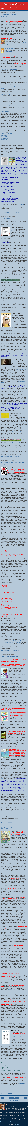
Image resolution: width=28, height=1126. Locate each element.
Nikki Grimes (4, 136)
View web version (14, 1100)
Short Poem (23, 418)
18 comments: (16, 822)
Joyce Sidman (4, 138)
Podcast (7, 51)
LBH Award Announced (9, 656)
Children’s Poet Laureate (18, 431)
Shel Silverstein (5, 141)
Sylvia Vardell (10, 1104)
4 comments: (17, 212)
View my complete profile (6, 1121)
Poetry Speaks (5, 111)
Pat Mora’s (21, 470)
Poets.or (13, 230)
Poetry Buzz (5, 218)
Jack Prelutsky (4, 139)
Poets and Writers (5, 81)
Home (14, 1097)
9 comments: (17, 456)
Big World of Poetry (8, 828)
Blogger (16, 1124)
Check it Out (20, 204)
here (10, 51)
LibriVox (3, 100)
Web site (21, 353)
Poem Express (11, 989)
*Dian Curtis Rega (9, 48)
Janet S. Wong (4, 135)
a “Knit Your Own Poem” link (13, 442)
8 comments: (16, 1093)
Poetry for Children (12, 4)
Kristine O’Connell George (7, 133)
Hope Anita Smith (21, 369)
